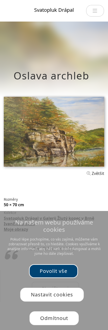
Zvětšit (97, 173)
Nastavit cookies (52, 294)
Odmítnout (54, 318)
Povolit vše (53, 271)
